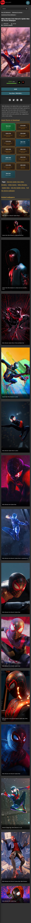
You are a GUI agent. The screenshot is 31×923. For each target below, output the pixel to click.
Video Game (12, 185)
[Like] (19, 82)
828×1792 (23, 142)
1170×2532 (8, 141)
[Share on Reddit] (21, 100)
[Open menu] (28, 3)
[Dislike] (23, 82)
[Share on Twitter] (13, 100)
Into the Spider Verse (18, 188)
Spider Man (6, 188)
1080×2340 (22, 149)
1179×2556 (22, 125)
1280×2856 (22, 165)
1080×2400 (8, 149)
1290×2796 (8, 133)
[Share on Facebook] (9, 100)
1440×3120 (22, 157)
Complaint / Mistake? (8, 25)
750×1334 (8, 126)
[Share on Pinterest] (17, 100)
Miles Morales (22, 185)
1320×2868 (22, 133)
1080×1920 (8, 157)
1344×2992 (8, 165)
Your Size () (15, 93)
